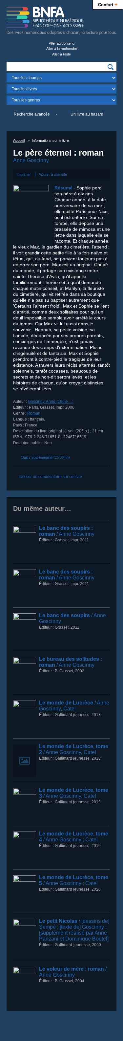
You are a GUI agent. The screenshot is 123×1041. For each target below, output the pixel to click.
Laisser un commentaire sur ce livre (50, 476)
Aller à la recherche (61, 49)
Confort (107, 4)
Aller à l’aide (61, 54)
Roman (33, 413)
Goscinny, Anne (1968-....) (50, 401)
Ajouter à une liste (53, 174)
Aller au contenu (61, 43)
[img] (110, 67)
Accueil (19, 140)
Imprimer (24, 174)
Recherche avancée (32, 114)
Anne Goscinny (31, 160)
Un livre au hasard (87, 114)
